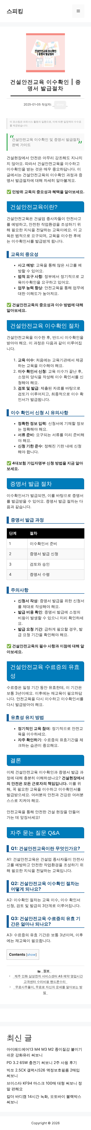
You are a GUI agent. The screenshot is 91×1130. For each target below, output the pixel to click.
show (31, 955)
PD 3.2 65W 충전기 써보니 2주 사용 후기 (42, 1062)
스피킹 (15, 11)
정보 (46, 971)
